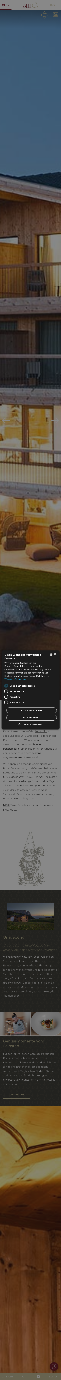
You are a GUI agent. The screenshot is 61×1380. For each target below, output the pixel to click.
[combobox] (51, 654)
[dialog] (31, 690)
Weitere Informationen (15, 679)
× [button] (55, 654)
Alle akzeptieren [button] (31, 710)
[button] (30, 724)
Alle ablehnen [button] (31, 717)
